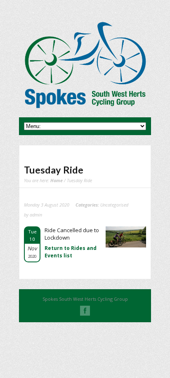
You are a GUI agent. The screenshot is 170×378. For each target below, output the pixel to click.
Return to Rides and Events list (71, 252)
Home (56, 180)
